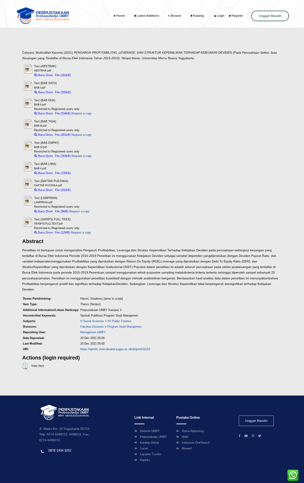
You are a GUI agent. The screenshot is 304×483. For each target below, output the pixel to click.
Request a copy (81, 113)
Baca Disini (45, 75)
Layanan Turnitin (150, 454)
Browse (176, 15)
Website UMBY (150, 431)
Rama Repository (193, 431)
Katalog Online (149, 442)
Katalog (198, 15)
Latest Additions (147, 15)
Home (121, 15)
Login (220, 15)
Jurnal (144, 448)
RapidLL (145, 460)
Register (237, 15)
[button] (24, 366)
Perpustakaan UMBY (153, 436)
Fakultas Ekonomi (92, 326)
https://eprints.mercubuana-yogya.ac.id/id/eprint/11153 (115, 349)
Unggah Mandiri (270, 16)
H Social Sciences (92, 321)
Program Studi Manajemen (124, 326)
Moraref (187, 448)
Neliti (185, 436)
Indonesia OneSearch (196, 442)
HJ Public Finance (119, 321)
